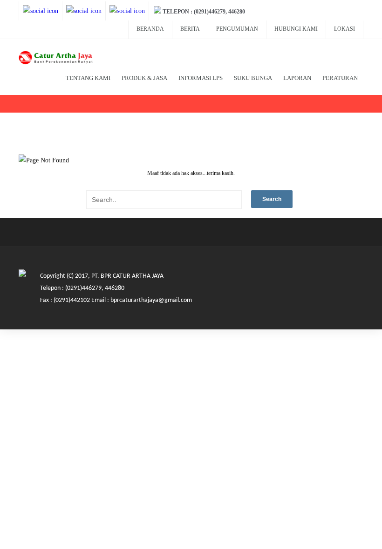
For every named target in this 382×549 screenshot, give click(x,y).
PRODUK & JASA (144, 77)
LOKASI (344, 29)
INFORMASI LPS (200, 77)
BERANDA (150, 29)
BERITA (190, 29)
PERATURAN (340, 77)
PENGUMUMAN (237, 29)
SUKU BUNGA (253, 77)
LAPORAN (297, 77)
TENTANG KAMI (88, 77)
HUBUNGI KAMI (296, 29)
